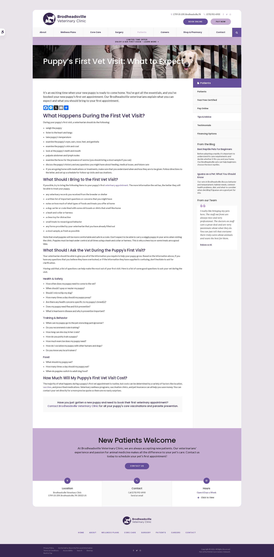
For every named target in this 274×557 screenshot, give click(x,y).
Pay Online (202, 108)
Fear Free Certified (207, 100)
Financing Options (207, 133)
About (43, 32)
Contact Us (137, 466)
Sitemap (89, 550)
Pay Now (220, 21)
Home (81, 532)
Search (79, 550)
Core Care (95, 32)
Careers (165, 32)
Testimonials (204, 125)
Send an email (137, 495)
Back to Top (48, 553)
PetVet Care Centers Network (218, 552)
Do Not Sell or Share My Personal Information (75, 548)
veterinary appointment (116, 185)
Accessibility (68, 550)
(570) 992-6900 (213, 14)
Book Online (195, 21)
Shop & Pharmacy (192, 32)
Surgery (119, 32)
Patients (141, 32)
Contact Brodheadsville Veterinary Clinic (73, 406)
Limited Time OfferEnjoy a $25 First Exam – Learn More (136, 40)
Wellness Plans (68, 32)
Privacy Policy (49, 548)
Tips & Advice (204, 116)
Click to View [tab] (207, 497)
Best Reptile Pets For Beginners (214, 149)
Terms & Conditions (51, 550)
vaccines (47, 387)
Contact (220, 32)
